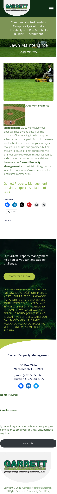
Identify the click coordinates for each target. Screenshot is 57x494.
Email (8, 410)
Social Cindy (45, 491)
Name (9, 394)
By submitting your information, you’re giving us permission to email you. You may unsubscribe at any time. (27, 429)
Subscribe (28, 443)
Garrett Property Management (37, 487)
